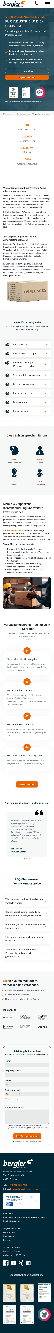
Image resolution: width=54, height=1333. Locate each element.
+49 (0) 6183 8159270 (17, 1185)
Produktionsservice (22, 114)
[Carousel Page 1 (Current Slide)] (24, 858)
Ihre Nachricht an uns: (15, 1107)
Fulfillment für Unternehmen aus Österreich (24, 1217)
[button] (27, 344)
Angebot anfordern (27, 77)
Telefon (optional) (13, 1090)
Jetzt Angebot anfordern (27, 1136)
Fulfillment (8, 1213)
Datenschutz (9, 1232)
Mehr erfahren (27, 71)
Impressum (8, 1236)
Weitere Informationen (33, 1129)
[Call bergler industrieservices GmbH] (37, 3)
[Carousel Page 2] (27, 858)
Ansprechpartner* (13, 1070)
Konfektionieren (15, 530)
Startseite (7, 114)
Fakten (6, 1240)
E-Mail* (8, 1080)
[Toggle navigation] (46, 4)
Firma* (8, 1060)
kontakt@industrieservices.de (24, 1189)
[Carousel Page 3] (29, 858)
